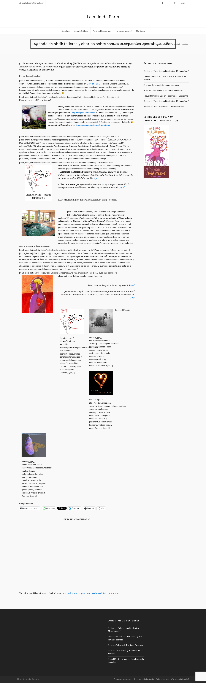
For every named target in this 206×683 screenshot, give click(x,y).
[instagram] (171, 3)
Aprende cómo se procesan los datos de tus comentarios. (91, 593)
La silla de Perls (103, 16)
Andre (146, 85)
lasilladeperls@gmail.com (33, 3)
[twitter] (167, 3)
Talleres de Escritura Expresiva (165, 85)
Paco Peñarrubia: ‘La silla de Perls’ (169, 106)
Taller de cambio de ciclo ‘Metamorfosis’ (171, 71)
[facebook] (163, 3)
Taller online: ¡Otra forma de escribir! (167, 90)
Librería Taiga (93, 84)
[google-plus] (175, 3)
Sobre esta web (162, 679)
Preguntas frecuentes (122, 679)
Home (114, 44)
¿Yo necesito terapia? (180, 679)
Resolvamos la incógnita (177, 96)
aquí (96, 178)
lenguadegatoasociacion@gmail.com (93, 125)
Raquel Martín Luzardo (153, 96)
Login (183, 3)
